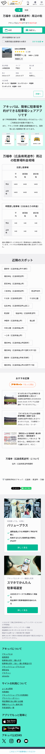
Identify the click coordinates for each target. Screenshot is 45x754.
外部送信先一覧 (8, 707)
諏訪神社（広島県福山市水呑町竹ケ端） (20, 365)
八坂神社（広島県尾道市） (14, 291)
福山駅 (32, 320)
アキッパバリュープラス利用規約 (15, 695)
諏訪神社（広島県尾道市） (14, 276)
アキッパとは (7, 654)
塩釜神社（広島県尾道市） (26, 313)
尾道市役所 (35, 291)
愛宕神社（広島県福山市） (14, 283)
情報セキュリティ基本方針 (12, 704)
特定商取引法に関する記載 (12, 701)
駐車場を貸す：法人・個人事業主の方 (17, 663)
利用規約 (5, 691)
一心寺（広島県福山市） (13, 335)
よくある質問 (7, 688)
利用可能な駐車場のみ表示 (15, 41)
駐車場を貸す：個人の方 (11, 660)
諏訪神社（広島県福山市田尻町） (17, 342)
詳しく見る (23, 547)
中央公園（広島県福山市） (14, 328)
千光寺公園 (34, 298)
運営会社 (5, 669)
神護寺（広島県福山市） (13, 320)
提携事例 (5, 657)
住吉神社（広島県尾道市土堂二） (17, 305)
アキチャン (6, 673)
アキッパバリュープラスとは (13, 666)
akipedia (5, 676)
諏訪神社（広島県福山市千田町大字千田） (20, 350)
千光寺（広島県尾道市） (13, 298)
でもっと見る (28, 384)
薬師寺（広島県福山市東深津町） (17, 357)
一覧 (18, 10)
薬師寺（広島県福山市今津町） (16, 268)
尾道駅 (6, 313)
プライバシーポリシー (11, 698)
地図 (26, 10)
